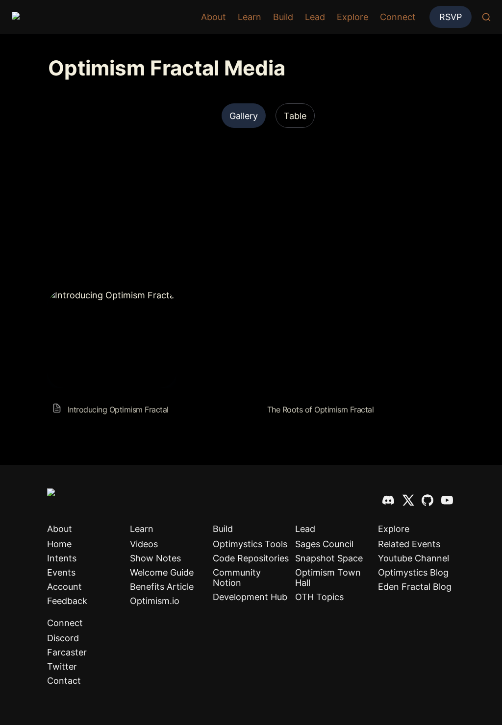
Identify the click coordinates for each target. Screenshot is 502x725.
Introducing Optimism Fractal (108, 295)
